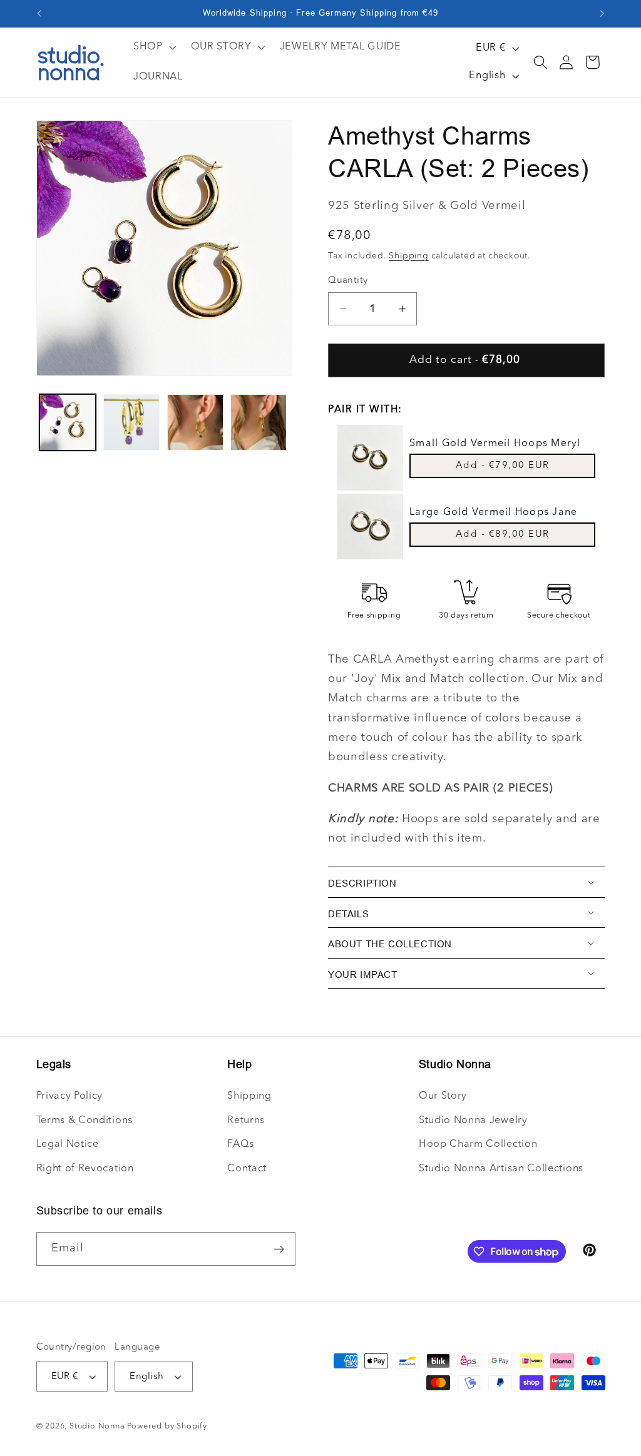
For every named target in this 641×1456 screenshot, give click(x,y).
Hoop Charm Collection (478, 1144)
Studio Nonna (97, 1426)
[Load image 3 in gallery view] (195, 422)
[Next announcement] (602, 14)
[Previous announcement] (39, 14)
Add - (503, 466)
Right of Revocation (85, 1169)
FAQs (240, 1144)
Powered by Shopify (167, 1426)
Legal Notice (67, 1144)
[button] (540, 62)
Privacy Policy (69, 1096)
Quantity (348, 280)
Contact (247, 1169)
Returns (246, 1121)
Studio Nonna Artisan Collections (501, 1169)
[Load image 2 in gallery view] (131, 422)
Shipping (408, 256)
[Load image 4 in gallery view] (258, 422)
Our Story (443, 1096)
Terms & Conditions (84, 1121)
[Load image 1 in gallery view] (67, 422)
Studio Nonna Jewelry (473, 1121)
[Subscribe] (279, 1249)
